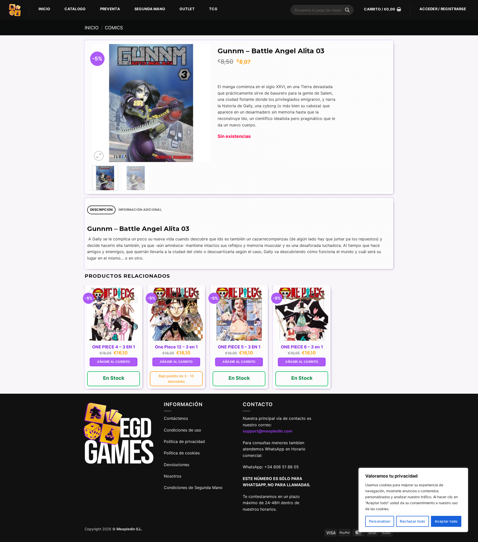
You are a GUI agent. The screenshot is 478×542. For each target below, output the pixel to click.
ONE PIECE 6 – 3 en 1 (302, 346)
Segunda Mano (149, 9)
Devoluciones (176, 464)
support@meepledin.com (268, 431)
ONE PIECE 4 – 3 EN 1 (113, 346)
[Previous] (100, 103)
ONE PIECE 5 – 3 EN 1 (239, 346)
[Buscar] (347, 10)
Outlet (187, 9)
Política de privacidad (184, 441)
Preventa (110, 9)
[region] (413, 500)
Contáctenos (176, 418)
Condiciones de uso (182, 430)
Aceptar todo (446, 521)
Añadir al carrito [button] (113, 362)
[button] (382, 9)
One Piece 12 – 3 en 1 (176, 346)
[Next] (201, 103)
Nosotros (172, 476)
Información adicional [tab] (140, 210)
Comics (114, 27)
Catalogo (74, 9)
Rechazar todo (412, 521)
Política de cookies (182, 452)
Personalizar (379, 521)
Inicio (44, 9)
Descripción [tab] (101, 210)
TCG (213, 9)
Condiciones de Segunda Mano (193, 487)
